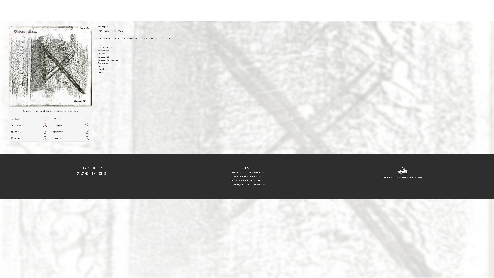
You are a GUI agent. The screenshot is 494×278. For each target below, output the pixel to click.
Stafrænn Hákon (109, 31)
